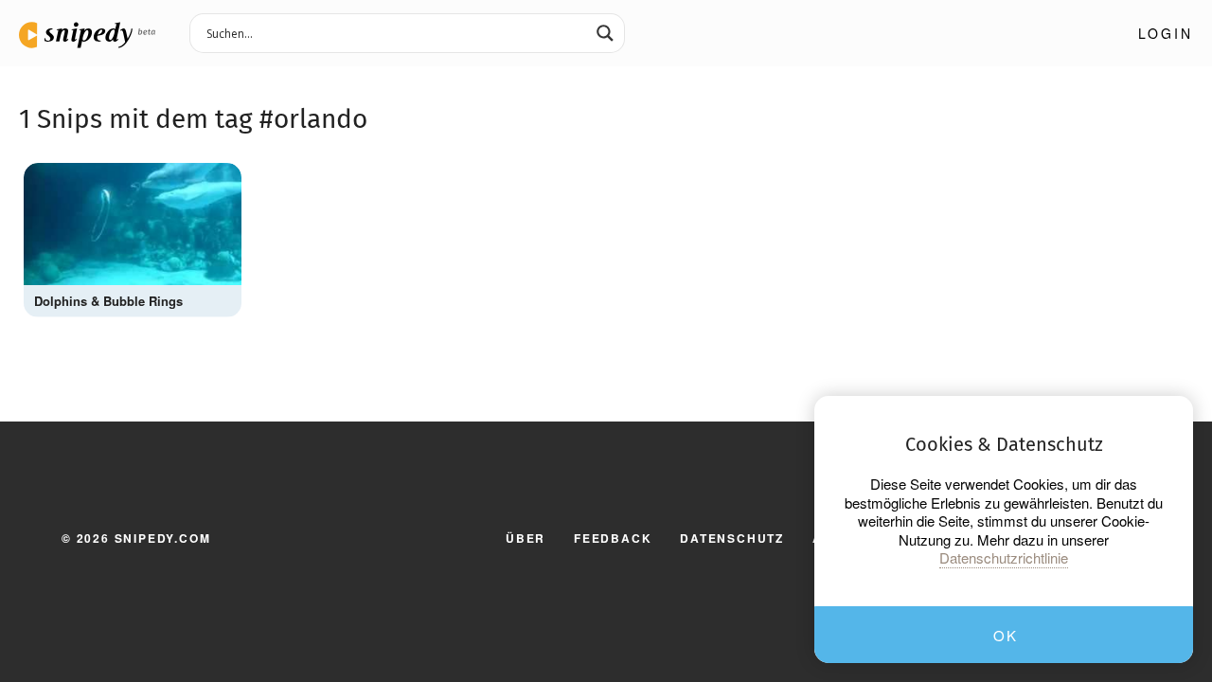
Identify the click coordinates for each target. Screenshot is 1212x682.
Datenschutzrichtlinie (1003, 557)
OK (1005, 635)
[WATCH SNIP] (218, 182)
